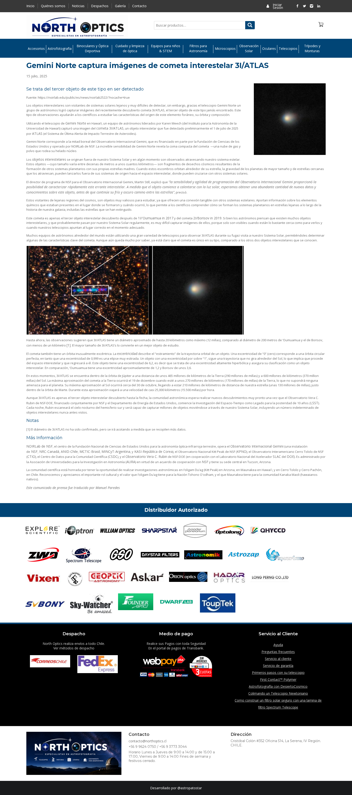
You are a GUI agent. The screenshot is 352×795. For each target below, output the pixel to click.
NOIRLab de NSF (39, 446)
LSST (314, 403)
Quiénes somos (53, 6)
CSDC (113, 456)
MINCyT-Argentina (115, 451)
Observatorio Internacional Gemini (257, 446)
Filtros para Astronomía (198, 48)
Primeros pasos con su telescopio (278, 672)
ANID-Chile (69, 451)
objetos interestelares (49, 159)
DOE (290, 456)
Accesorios (36, 48)
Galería (120, 6)
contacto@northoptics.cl (147, 741)
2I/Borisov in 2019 (207, 218)
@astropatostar (189, 788)
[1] (69, 345)
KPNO (241, 451)
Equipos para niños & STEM (165, 48)
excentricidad (127, 353)
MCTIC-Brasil (89, 451)
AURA (130, 462)
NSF (34, 451)
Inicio (30, 6)
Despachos (99, 6)
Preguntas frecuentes (278, 651)
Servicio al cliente (278, 658)
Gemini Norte (75, 123)
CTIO (31, 456)
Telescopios (288, 48)
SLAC (277, 456)
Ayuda (278, 644)
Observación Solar (249, 48)
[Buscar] (250, 25)
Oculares (269, 48)
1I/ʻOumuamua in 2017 (155, 218)
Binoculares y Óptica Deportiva (92, 48)
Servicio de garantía (278, 665)
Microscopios (225, 48)
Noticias (78, 6)
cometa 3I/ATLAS (110, 128)
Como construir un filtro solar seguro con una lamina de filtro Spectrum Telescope (278, 704)
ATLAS (37, 133)
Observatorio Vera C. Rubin (146, 456)
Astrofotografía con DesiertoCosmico (278, 686)
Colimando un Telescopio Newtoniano (278, 693)
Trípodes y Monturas (312, 48)
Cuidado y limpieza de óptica (129, 48)
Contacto (139, 6)
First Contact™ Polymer (278, 679)
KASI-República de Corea (153, 451)
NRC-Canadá (48, 451)
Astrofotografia (60, 48)
